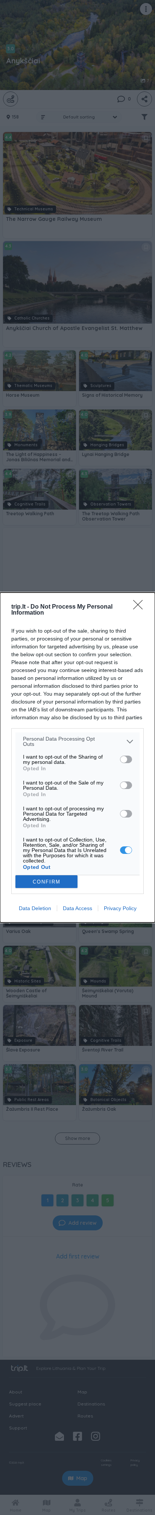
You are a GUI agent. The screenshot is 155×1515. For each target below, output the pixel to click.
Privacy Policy (120, 908)
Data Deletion (35, 908)
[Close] (140, 607)
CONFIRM (47, 882)
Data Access (77, 908)
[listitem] (77, 741)
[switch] (126, 759)
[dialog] (77, 757)
